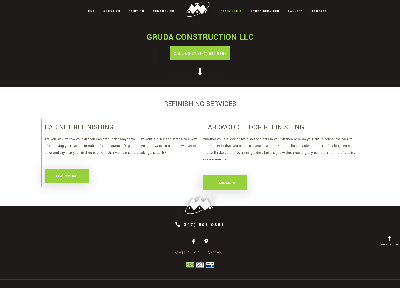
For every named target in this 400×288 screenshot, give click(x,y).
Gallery (295, 11)
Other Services (265, 11)
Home (90, 11)
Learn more (66, 176)
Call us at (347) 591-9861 (200, 53)
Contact (319, 11)
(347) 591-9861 (203, 224)
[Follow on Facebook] (193, 242)
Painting (137, 11)
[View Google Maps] (206, 242)
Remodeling (164, 11)
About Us (111, 11)
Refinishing (231, 11)
